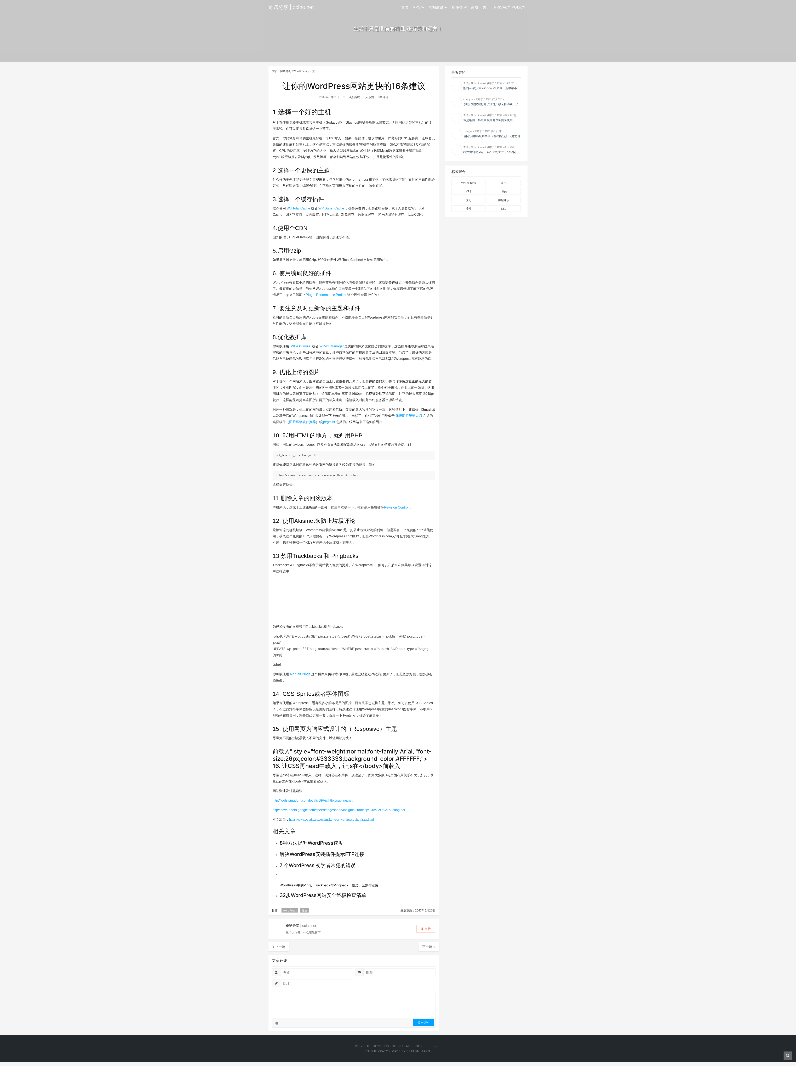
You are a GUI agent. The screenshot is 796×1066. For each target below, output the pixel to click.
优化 (468, 200)
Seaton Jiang (418, 1051)
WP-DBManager (331, 346)
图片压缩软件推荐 (302, 422)
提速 (304, 910)
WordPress (300, 71)
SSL (503, 208)
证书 (504, 183)
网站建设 (436, 7)
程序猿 (457, 7)
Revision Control (396, 507)
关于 (486, 7)
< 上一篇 (278, 947)
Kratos (384, 1051)
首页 (405, 7)
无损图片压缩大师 (409, 415)
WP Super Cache (331, 208)
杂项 (474, 7)
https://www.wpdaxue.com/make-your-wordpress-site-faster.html (331, 819)
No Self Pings (300, 674)
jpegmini (328, 422)
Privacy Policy (509, 7)
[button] (425, 928)
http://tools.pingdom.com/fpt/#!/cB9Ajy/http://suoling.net (312, 800)
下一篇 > (428, 947)
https (503, 191)
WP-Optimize (300, 346)
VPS (417, 7)
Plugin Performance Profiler (326, 295)
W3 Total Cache (298, 208)
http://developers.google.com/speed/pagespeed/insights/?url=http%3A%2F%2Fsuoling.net (339, 810)
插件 (468, 208)
